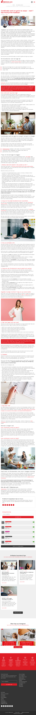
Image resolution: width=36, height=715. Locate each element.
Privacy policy (17, 712)
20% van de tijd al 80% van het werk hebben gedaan (22, 166)
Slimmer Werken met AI (23, 676)
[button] (9, 637)
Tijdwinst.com (10, 712)
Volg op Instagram (18, 647)
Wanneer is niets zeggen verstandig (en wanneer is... (7, 599)
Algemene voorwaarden (4, 693)
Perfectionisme (6, 149)
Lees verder (4, 582)
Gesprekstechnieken (22, 679)
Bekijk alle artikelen (18, 612)
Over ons (2, 699)
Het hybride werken (22, 682)
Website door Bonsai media (18, 713)
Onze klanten (3, 696)
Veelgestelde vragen (4, 703)
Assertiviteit (21, 685)
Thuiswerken (21, 686)
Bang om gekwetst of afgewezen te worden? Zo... (26, 573)
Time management (22, 675)
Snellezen (20, 680)
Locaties (2, 698)
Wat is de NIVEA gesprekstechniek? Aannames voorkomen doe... (8, 573)
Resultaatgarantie (4, 702)
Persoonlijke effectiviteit (23, 681)
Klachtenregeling (3, 697)
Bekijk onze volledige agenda (18, 546)
